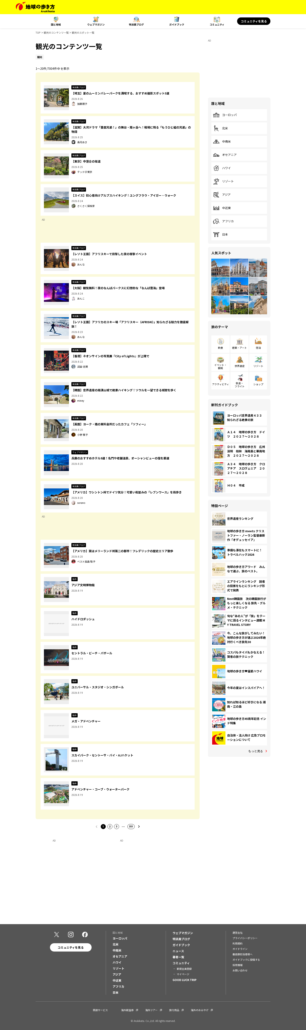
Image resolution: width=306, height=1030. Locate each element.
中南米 (226, 141)
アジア (226, 194)
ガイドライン (240, 948)
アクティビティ (220, 384)
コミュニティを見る (254, 21)
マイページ (183, 974)
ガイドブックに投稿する (246, 959)
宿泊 (258, 347)
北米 (225, 128)
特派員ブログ (136, 24)
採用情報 (238, 965)
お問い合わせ (240, 970)
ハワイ (226, 168)
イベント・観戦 (220, 366)
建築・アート (239, 347)
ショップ (258, 384)
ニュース (178, 951)
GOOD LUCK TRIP (185, 980)
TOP (38, 32)
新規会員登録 (184, 968)
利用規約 (238, 943)
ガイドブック (176, 24)
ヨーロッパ (229, 115)
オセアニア (229, 155)
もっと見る (255, 751)
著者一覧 (178, 957)
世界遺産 (240, 366)
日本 (225, 234)
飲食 (220, 347)
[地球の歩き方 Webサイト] (35, 7)
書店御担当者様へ (243, 954)
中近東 (226, 208)
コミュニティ (217, 24)
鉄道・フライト (240, 384)
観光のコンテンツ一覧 (56, 32)
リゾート (228, 181)
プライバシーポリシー (245, 938)
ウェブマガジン (96, 24)
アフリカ (228, 221)
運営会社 (238, 932)
